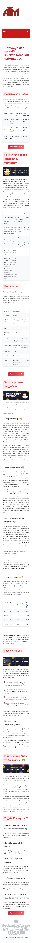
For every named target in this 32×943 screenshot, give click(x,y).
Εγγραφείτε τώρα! (16, 146)
